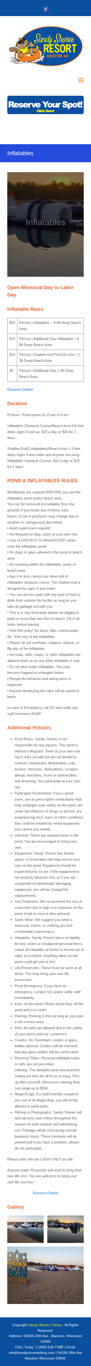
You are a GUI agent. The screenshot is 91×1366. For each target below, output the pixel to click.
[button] (81, 80)
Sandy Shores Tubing (44, 1325)
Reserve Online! (20, 389)
